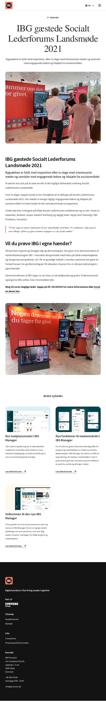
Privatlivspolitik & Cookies (17, 643)
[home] (9, 5)
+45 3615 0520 (11, 677)
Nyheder (9, 623)
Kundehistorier (12, 619)
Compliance (10, 638)
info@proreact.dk (13, 686)
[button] (89, 5)
